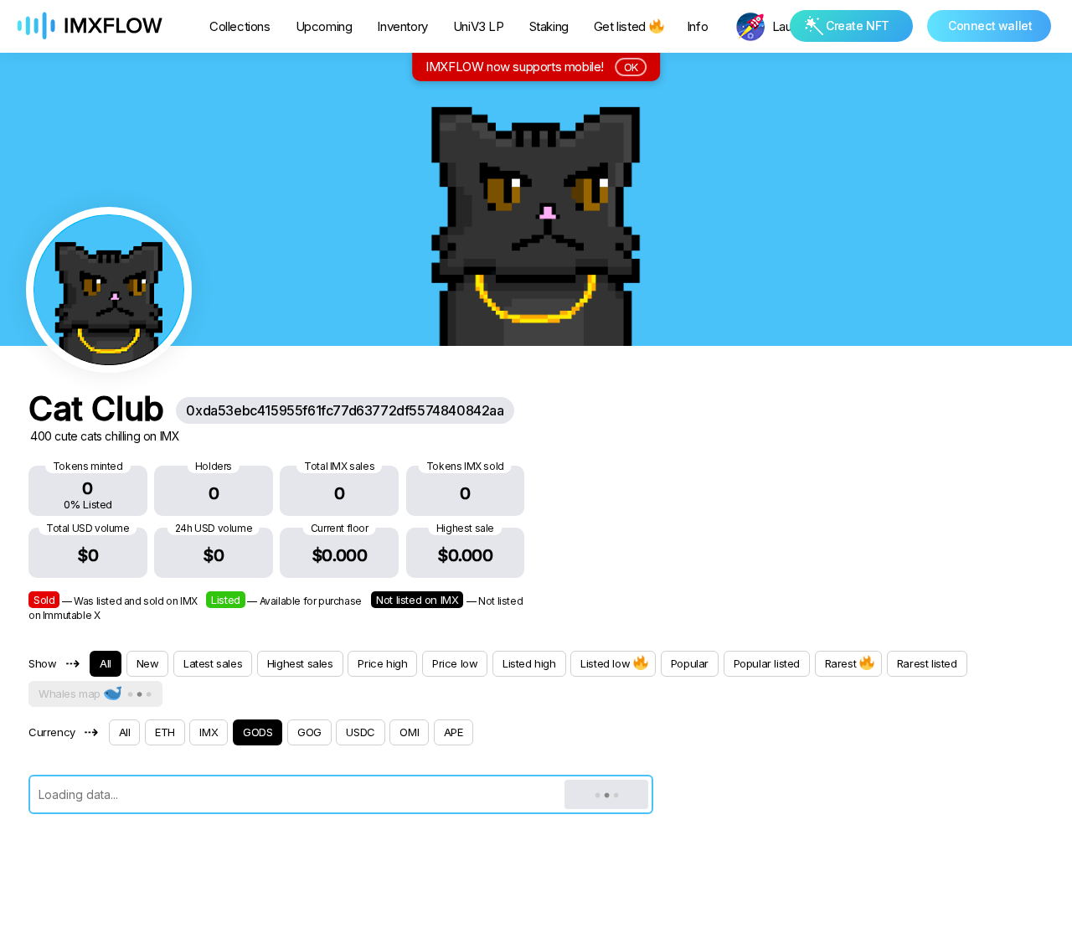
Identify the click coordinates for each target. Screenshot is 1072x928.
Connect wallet (990, 25)
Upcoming (324, 26)
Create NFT (857, 25)
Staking (549, 26)
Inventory (402, 26)
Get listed (620, 26)
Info (697, 26)
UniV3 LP (478, 26)
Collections (240, 26)
